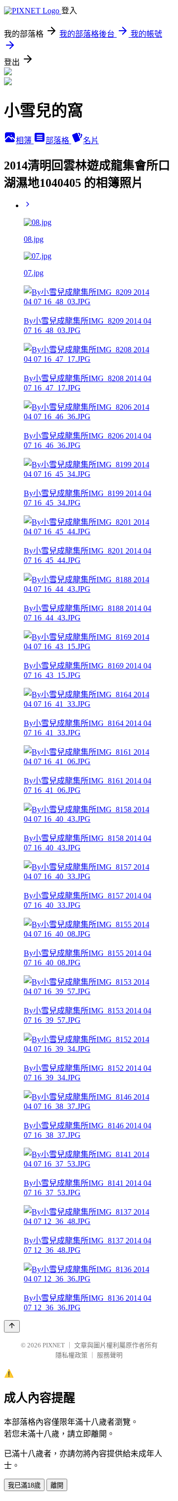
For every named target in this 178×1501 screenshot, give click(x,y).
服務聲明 (110, 1355)
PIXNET (54, 1345)
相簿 (25, 140)
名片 (91, 140)
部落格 (58, 140)
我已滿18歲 (24, 1485)
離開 (56, 1485)
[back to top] (12, 1326)
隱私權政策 (71, 1355)
